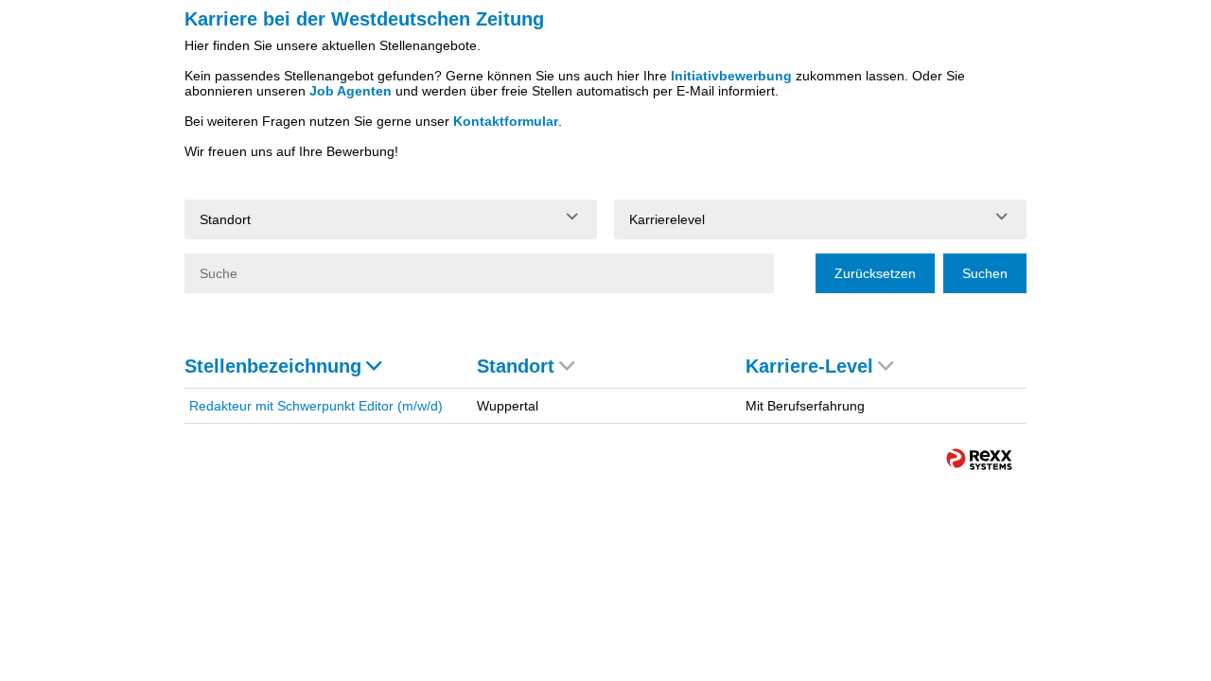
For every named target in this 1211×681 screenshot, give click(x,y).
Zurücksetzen (875, 273)
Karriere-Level (809, 366)
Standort (515, 366)
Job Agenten (350, 90)
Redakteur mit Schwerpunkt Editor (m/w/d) (316, 405)
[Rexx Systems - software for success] (979, 459)
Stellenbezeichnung (272, 366)
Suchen (985, 273)
